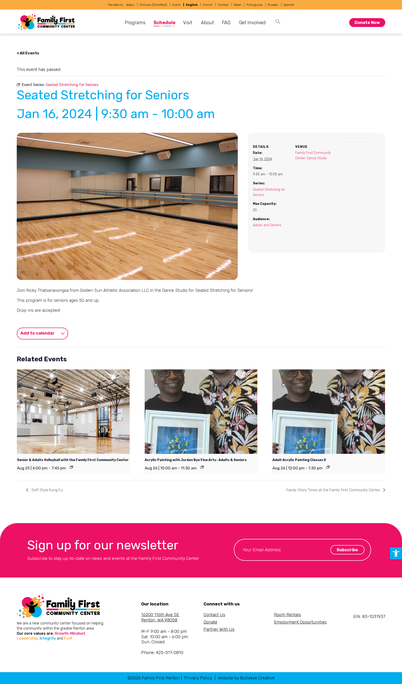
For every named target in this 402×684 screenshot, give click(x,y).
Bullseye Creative (257, 678)
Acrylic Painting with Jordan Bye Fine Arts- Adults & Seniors (196, 460)
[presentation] (73, 411)
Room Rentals (287, 614)
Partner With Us (219, 629)
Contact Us (214, 614)
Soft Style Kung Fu (46, 490)
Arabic (130, 5)
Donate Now (367, 22)
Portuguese (255, 5)
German (223, 5)
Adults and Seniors (267, 225)
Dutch (176, 5)
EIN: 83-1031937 (369, 616)
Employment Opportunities (300, 622)
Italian (237, 5)
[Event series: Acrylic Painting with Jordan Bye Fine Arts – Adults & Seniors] (202, 467)
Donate (210, 622)
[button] (396, 553)
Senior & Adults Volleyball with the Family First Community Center (73, 460)
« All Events (28, 53)
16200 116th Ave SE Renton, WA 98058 (160, 617)
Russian (273, 5)
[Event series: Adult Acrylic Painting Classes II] (328, 467)
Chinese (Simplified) (153, 5)
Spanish (288, 5)
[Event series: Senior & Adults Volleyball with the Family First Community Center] (71, 467)
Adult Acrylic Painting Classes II (299, 460)
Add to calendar (37, 333)
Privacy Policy (198, 678)
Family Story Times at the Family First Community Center (333, 490)
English (192, 5)
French (208, 5)
